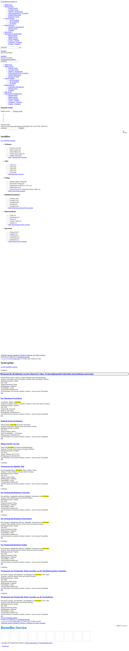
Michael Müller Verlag (17, 182)
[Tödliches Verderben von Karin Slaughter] (68, 641)
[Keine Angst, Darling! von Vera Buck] (23, 641)
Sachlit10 (13, 206)
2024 (11, 169)
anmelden (4, 51)
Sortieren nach (5, 357)
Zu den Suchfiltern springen (9, 367)
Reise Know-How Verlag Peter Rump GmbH (23, 189)
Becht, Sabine (14, 150)
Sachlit (12, 204)
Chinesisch (13, 236)
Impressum (5, 646)
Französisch (13, 238)
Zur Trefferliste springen (8, 140)
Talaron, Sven (14, 148)
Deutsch (12, 232)
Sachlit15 (13, 200)
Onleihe (12, 198)
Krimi (12, 219)
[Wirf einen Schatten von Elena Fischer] (77, 641)
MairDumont (14, 187)
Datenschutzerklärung (31, 643)
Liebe (12, 215)
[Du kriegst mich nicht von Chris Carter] (41, 641)
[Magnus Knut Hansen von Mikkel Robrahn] (5, 641)
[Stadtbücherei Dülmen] (8, 1)
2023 (11, 170)
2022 (11, 172)
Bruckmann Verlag (15, 183)
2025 (11, 167)
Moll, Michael (14, 152)
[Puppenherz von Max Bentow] (50, 641)
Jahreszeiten (13, 217)
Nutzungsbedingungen (46, 643)
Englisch (12, 234)
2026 (11, 165)
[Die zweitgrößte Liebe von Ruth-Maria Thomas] (59, 641)
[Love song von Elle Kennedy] (14, 641)
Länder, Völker (14, 221)
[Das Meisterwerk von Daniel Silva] (32, 641)
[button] (125, 131)
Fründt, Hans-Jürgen (16, 154)
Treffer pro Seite (36, 359)
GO (20, 47)
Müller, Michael (15, 155)
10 (11, 359)
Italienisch (13, 240)
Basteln (12, 223)
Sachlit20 (13, 202)
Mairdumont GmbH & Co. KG (19, 185)
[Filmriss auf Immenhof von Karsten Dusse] (87, 641)
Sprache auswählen (6, 52)
